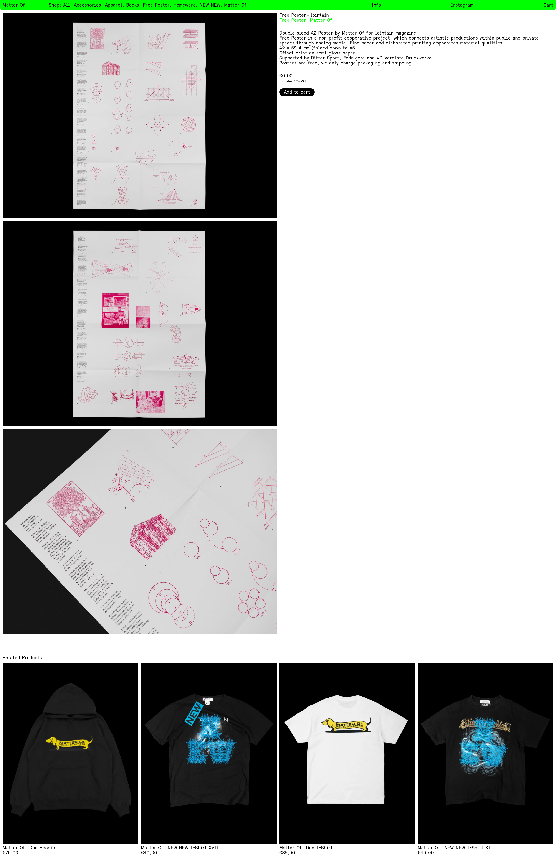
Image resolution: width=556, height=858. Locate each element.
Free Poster (292, 20)
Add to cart (297, 92)
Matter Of (321, 20)
